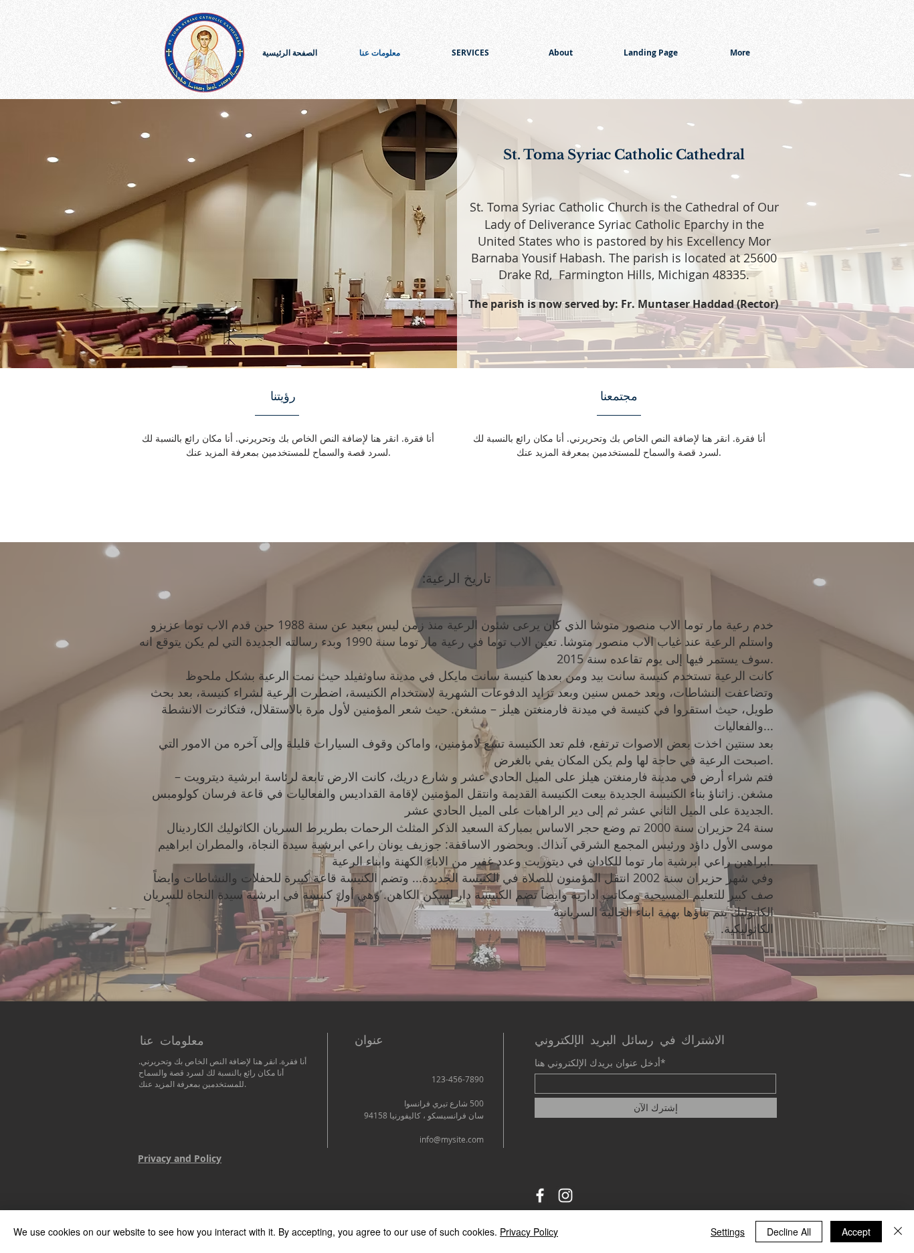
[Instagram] (565, 1195)
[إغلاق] (898, 1231)
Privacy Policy (529, 1231)
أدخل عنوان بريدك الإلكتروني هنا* (600, 1063)
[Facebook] (540, 1195)
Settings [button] (728, 1231)
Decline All (789, 1231)
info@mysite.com (452, 1139)
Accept (856, 1231)
